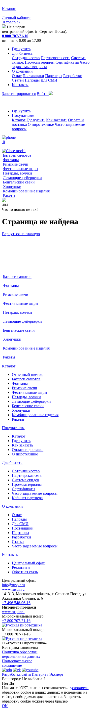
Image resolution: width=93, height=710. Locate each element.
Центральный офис (28, 563)
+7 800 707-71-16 (16, 621)
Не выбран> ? (33, 679)
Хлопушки (12, 186)
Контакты (20, 85)
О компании (23, 71)
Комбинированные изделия (26, 191)
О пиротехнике (41, 124)
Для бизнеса (22, 53)
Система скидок (25, 480)
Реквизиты (21, 567)
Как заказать (56, 120)
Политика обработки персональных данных (21, 654)
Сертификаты (67, 62)
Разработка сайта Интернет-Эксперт (32, 674)
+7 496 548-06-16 (16, 603)
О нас (17, 76)
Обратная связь (25, 572)
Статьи (18, 80)
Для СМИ (49, 80)
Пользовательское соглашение (17, 663)
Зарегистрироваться (19, 93)
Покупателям (23, 115)
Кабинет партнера (27, 498)
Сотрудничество (26, 58)
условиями (79, 688)
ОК (5, 706)
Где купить (21, 49)
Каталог (19, 120)
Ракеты (9, 195)
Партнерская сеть (55, 58)
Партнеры (53, 76)
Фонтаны (11, 160)
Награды (32, 80)
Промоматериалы (40, 62)
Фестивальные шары (20, 169)
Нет (5, 683)
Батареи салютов (17, 155)
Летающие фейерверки (22, 178)
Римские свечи (15, 164)
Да (11, 683)
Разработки (72, 76)
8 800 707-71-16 (15, 36)
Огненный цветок (27, 374)
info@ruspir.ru (13, 585)
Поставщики (33, 76)
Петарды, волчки (17, 173)
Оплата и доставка (27, 449)
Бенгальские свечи (19, 182)
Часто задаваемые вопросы (35, 493)
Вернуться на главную (21, 234)
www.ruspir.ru (13, 589)
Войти (43, 93)
